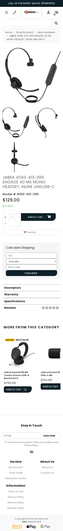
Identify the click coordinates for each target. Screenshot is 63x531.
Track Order (16, 472)
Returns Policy (16, 502)
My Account (16, 467)
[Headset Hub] (31, 12)
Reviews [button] (10, 308)
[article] (20, 365)
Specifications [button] (14, 301)
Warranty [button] (11, 294)
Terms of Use (16, 491)
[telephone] (14, 12)
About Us (47, 467)
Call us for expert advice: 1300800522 (31, 3)
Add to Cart (35, 217)
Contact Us (47, 472)
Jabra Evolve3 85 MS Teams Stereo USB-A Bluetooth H (16, 375)
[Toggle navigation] (6, 12)
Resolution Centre (15, 478)
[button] (31, 232)
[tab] (31, 287)
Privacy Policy (31, 445)
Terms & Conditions (43, 442)
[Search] (56, 23)
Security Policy (15, 508)
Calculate (31, 273)
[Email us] (31, 452)
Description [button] (12, 288)
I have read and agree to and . (32, 444)
